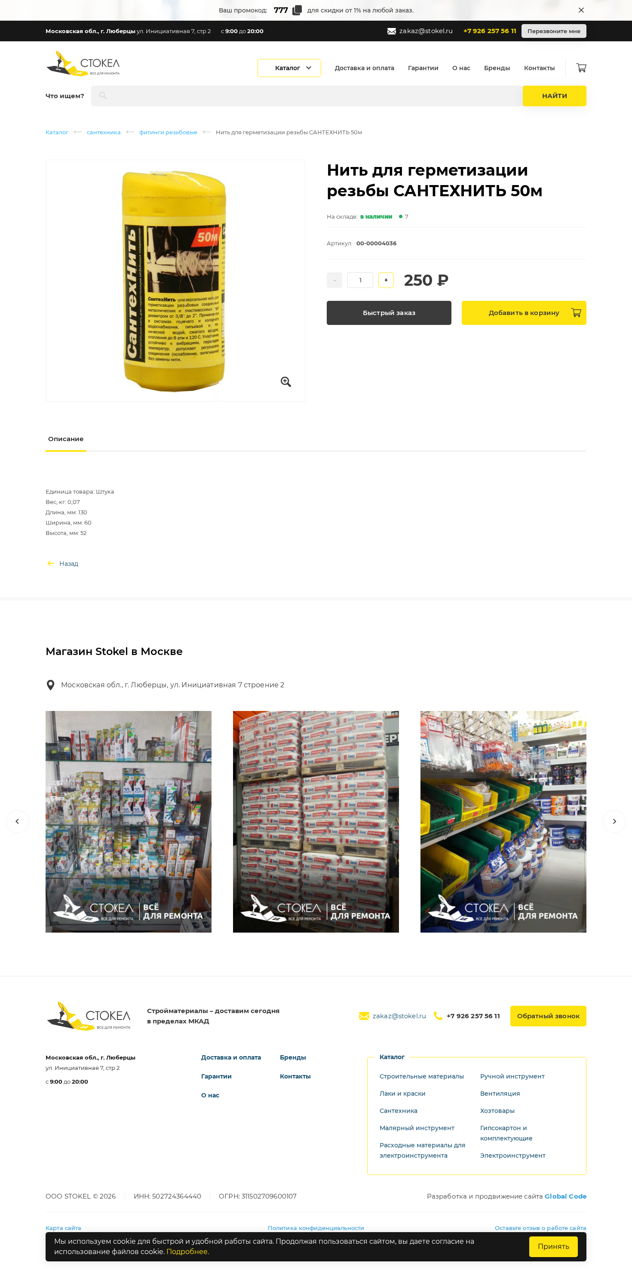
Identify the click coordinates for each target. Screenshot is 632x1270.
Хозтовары (497, 1111)
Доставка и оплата (364, 68)
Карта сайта (63, 1227)
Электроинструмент (513, 1155)
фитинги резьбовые (168, 132)
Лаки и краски (403, 1093)
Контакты (539, 68)
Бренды (497, 68)
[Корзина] (581, 68)
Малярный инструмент (417, 1128)
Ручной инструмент (512, 1076)
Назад (68, 564)
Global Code (565, 1196)
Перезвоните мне (554, 31)
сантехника (104, 132)
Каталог (57, 132)
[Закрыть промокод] (581, 10)
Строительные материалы (422, 1076)
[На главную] (84, 63)
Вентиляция (500, 1093)
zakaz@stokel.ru (426, 31)
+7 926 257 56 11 (489, 31)
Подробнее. (187, 1252)
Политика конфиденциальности (316, 1227)
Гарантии (423, 68)
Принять (553, 1246)
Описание (66, 439)
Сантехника (398, 1111)
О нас (461, 68)
